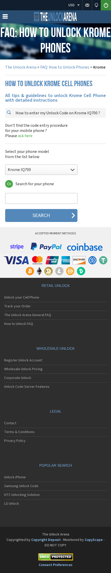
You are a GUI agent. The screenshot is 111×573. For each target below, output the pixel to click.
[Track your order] (96, 5)
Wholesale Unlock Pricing (23, 369)
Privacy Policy (15, 440)
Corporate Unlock (17, 378)
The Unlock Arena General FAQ (27, 315)
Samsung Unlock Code (21, 486)
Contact (10, 423)
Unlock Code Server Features (27, 386)
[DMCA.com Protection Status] (55, 557)
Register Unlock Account (23, 360)
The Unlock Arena (20, 67)
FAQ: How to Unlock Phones (64, 67)
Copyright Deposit (46, 539)
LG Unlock (11, 503)
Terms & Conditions (19, 432)
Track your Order (17, 306)
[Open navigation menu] (5, 17)
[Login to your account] (106, 5)
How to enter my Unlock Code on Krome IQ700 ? (57, 113)
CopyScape (94, 539)
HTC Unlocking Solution (22, 494)
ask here (25, 136)
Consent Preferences (55, 565)
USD (71, 5)
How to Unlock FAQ (18, 323)
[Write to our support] (87, 5)
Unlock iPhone (15, 477)
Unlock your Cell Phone (21, 297)
